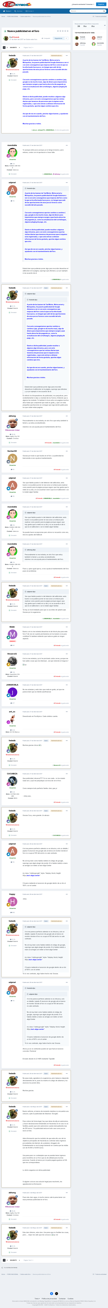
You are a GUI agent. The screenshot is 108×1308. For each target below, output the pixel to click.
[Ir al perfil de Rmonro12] (12, 661)
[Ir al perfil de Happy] (12, 901)
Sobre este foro (31, 39)
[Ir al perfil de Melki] (12, 634)
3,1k (13, 163)
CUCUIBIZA (12, 774)
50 (13, 469)
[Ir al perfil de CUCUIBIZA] (12, 781)
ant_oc (12, 712)
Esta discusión (94, 11)
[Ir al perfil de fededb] (6, 38)
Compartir (46, 38)
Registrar (101, 4)
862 (13, 912)
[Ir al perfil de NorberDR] (12, 458)
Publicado (32, 55)
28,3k (13, 434)
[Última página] (19, 47)
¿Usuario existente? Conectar (82, 4)
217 (13, 703)
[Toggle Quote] (26, 188)
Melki (12, 627)
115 (13, 201)
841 (13, 645)
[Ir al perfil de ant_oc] (12, 719)
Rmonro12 (12, 654)
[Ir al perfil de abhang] (12, 423)
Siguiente (13, 47)
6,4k (13, 730)
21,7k (13, 74)
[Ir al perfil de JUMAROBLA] (12, 692)
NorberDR (12, 451)
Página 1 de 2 (28, 47)
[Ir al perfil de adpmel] (12, 190)
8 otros (57, 130)
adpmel (12, 182)
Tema (37, 1298)
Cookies (70, 1298)
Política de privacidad (49, 1298)
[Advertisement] (36, 24)
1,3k (13, 672)
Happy (12, 894)
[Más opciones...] (67, 55)
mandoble (12, 145)
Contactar (62, 1298)
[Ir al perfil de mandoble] (12, 152)
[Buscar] (104, 11)
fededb (12, 55)
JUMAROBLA (12, 685)
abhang (12, 416)
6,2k (13, 792)
